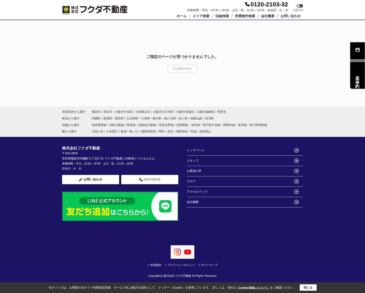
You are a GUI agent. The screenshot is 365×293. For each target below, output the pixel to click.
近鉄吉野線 (166, 125)
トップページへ (182, 68)
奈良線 (243, 125)
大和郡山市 (142, 111)
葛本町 (120, 118)
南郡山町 (197, 118)
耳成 (193, 131)
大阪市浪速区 (185, 111)
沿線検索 (222, 16)
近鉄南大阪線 (147, 125)
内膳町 (96, 118)
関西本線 (229, 125)
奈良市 (107, 111)
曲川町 (157, 118)
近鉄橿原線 (99, 125)
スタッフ (193, 160)
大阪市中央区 (124, 111)
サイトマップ (209, 265)
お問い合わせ (291, 16)
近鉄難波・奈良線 (188, 125)
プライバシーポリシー (181, 265)
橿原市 (96, 111)
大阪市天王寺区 (163, 111)
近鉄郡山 (205, 131)
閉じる (308, 287)
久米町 (146, 118)
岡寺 (162, 131)
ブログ (191, 181)
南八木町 (170, 118)
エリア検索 (201, 16)
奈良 (170, 131)
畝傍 (124, 131)
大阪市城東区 (206, 111)
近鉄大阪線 (117, 125)
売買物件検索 (245, 16)
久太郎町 (133, 118)
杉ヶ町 (184, 118)
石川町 (209, 118)
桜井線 (131, 125)
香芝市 (221, 111)
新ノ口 (133, 131)
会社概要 (268, 16)
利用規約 (155, 265)
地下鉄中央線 (212, 125)
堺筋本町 (182, 131)
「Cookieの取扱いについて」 (253, 287)
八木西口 (112, 131)
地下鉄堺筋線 (258, 125)
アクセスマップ (197, 191)
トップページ (195, 150)
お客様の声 (194, 171)
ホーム (182, 16)
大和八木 (98, 131)
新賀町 (108, 118)
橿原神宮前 (148, 131)
